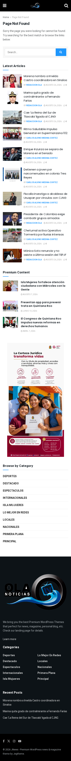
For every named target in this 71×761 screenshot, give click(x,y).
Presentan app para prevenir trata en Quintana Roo (41, 304)
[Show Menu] (4, 5)
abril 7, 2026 (29, 331)
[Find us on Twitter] (8, 741)
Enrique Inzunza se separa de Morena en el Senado (43, 151)
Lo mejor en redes (16, 513)
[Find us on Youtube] (19, 741)
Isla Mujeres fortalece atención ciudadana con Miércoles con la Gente (43, 285)
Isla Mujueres (13, 505)
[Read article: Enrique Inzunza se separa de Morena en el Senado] (12, 154)
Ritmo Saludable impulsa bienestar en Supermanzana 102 (45, 131)
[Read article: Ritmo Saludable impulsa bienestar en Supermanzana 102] (12, 134)
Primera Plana (13, 534)
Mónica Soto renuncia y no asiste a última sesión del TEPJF (45, 253)
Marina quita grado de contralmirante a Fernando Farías (42, 97)
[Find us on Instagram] (14, 741)
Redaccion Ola (34, 85)
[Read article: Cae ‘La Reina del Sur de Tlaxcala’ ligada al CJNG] (12, 117)
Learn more (9, 639)
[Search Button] (66, 5)
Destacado (11, 483)
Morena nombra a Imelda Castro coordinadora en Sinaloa (45, 78)
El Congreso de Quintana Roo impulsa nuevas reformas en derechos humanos (41, 322)
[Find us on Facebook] (4, 741)
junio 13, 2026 (30, 311)
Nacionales (11, 527)
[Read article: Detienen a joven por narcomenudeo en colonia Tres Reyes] (12, 174)
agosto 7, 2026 (30, 294)
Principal (9, 541)
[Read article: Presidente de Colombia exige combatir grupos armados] (12, 219)
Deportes (10, 476)
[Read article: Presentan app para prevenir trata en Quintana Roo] (10, 306)
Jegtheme (18, 753)
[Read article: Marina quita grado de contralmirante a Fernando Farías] (12, 97)
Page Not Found (20, 17)
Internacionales (15, 498)
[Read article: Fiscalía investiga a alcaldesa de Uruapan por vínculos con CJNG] (12, 198)
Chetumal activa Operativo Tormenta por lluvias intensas (44, 232)
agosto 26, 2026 (53, 85)
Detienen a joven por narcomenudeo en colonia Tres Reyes (45, 173)
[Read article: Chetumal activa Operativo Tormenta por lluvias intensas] (12, 235)
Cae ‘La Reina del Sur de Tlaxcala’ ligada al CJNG (40, 114)
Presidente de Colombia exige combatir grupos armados (44, 216)
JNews (14, 749)
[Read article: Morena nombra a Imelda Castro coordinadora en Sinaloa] (12, 81)
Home (6, 17)
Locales (9, 520)
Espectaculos (13, 491)
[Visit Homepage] (35, 5)
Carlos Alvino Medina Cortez (42, 138)
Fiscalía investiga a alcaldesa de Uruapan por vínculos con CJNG (45, 196)
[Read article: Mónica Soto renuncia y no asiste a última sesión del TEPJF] (12, 255)
